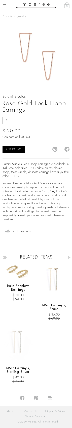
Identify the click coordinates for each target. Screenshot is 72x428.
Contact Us (30, 411)
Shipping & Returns (55, 411)
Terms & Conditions (36, 416)
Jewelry (22, 16)
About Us (12, 411)
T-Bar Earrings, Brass (54, 307)
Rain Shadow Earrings (18, 287)
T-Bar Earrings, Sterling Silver (18, 370)
